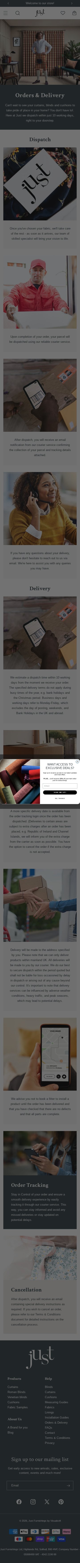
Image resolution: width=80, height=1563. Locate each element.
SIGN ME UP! (60, 792)
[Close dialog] (77, 761)
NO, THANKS (60, 798)
